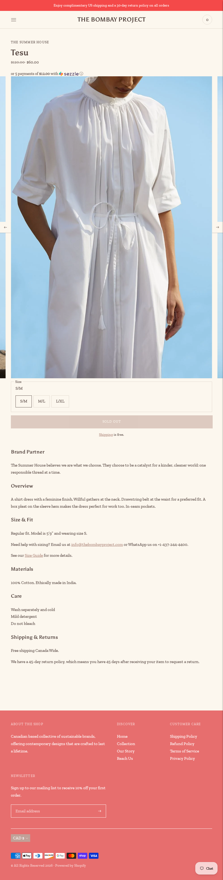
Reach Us (125, 758)
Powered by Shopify (70, 865)
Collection (126, 743)
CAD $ (18, 838)
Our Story (126, 751)
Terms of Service (184, 751)
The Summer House (30, 42)
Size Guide (34, 555)
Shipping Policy (183, 736)
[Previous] (5, 227)
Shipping (106, 435)
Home (122, 736)
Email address (27, 805)
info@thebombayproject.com (97, 544)
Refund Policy (182, 743)
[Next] (217, 227)
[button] (111, 73)
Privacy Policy (182, 758)
